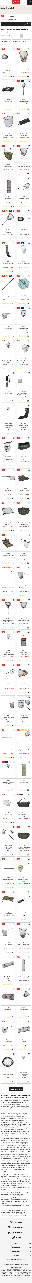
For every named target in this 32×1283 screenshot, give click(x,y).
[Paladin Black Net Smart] (8, 1029)
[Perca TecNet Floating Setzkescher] (23, 640)
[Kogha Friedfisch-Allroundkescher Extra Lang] (8, 640)
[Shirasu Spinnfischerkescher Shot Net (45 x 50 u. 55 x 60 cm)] (23, 381)
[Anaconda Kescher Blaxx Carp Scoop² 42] (23, 348)
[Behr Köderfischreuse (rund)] (8, 997)
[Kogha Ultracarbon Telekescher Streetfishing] (23, 89)
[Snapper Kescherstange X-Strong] (8, 283)
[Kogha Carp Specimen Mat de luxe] (23, 478)
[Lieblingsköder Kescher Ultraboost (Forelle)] (23, 1062)
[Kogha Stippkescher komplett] (23, 737)
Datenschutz (14, 1259)
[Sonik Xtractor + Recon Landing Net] (23, 932)
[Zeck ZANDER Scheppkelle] (23, 899)
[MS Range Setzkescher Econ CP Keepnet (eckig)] (23, 413)
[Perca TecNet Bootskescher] (8, 802)
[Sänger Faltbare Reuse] (8, 89)
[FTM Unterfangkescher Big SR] (8, 1062)
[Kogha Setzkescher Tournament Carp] (8, 251)
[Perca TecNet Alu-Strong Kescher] (23, 575)
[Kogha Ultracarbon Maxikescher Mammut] (23, 251)
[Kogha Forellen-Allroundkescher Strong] (8, 348)
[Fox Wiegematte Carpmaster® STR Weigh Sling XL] (23, 835)
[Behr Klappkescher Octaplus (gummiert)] (8, 705)
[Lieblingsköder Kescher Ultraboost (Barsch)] (8, 835)
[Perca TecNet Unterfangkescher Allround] (23, 608)
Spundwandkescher (6, 1131)
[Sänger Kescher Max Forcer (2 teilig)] (23, 867)
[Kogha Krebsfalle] (23, 283)
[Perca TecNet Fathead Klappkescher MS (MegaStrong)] (8, 608)
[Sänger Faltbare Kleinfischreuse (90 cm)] (8, 964)
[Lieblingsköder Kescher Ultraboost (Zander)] (8, 413)
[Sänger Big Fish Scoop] (8, 932)
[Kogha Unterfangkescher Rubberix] (23, 997)
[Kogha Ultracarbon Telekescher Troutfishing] (23, 316)
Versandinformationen (25, 1272)
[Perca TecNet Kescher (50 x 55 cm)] (23, 672)
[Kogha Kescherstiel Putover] (8, 867)
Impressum (23, 1259)
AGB (7, 1259)
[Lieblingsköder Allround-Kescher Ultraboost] (23, 705)
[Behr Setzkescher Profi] (23, 770)
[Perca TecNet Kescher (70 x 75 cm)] (23, 56)
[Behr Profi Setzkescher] (8, 186)
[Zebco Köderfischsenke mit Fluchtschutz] (8, 510)
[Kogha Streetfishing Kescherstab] (8, 575)
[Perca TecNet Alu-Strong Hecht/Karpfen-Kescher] (8, 56)
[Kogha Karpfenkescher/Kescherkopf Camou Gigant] (8, 121)
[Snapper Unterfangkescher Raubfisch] (8, 219)
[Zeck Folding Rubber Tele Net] (23, 186)
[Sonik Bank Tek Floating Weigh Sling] (23, 802)
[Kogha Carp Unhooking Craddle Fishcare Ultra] (8, 899)
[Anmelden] (24, 3)
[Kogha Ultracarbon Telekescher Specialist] (8, 770)
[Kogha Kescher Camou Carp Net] (23, 154)
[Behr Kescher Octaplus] (8, 316)
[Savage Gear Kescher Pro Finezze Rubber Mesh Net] (8, 445)
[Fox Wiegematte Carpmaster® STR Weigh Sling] (23, 510)
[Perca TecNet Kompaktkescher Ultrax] (23, 219)
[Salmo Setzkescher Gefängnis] (23, 964)
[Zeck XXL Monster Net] (23, 543)
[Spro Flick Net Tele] (8, 478)
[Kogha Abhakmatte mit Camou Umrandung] (8, 543)
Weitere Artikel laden (16, 1089)
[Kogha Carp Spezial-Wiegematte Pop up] (23, 445)
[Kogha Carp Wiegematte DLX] (8, 154)
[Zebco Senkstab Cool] (8, 737)
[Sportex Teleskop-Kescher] (8, 672)
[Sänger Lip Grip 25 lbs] (8, 381)
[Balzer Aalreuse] (23, 1029)
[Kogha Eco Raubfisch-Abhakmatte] (23, 121)
